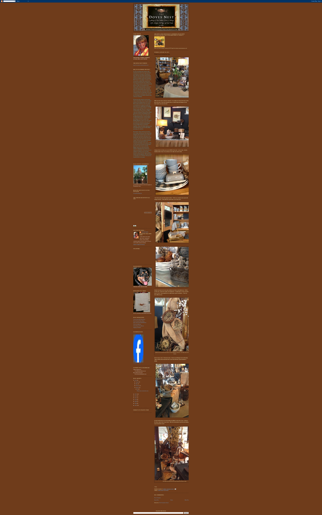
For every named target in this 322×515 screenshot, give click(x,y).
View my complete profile (139, 244)
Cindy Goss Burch (137, 333)
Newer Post (156, 500)
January (137, 387)
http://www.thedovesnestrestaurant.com (140, 65)
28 (137, 389)
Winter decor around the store (142, 390)
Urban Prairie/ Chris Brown (138, 325)
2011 (136, 397)
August (137, 382)
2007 (136, 405)
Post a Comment (157, 497)
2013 (136, 394)
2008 (136, 403)
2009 (136, 401)
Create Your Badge (137, 363)
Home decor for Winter (163, 490)
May (137, 383)
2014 (136, 380)
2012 (136, 396)
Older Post (187, 500)
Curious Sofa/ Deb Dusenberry (139, 319)
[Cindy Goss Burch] (138, 362)
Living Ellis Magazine (137, 193)
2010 (136, 399)
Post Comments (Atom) (164, 502)
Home (171, 500)
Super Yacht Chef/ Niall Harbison (139, 322)
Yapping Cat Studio (137, 327)
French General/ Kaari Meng (138, 321)
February (138, 385)
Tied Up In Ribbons (137, 324)
